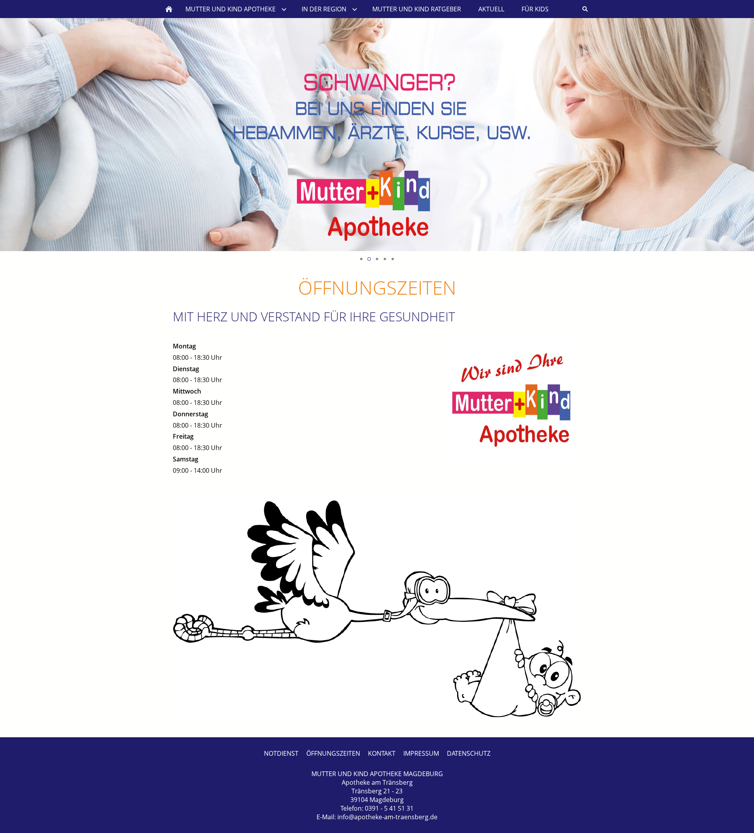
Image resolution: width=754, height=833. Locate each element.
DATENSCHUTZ (468, 753)
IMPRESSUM (421, 753)
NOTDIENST (281, 753)
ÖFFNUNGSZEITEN (333, 753)
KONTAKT (381, 753)
